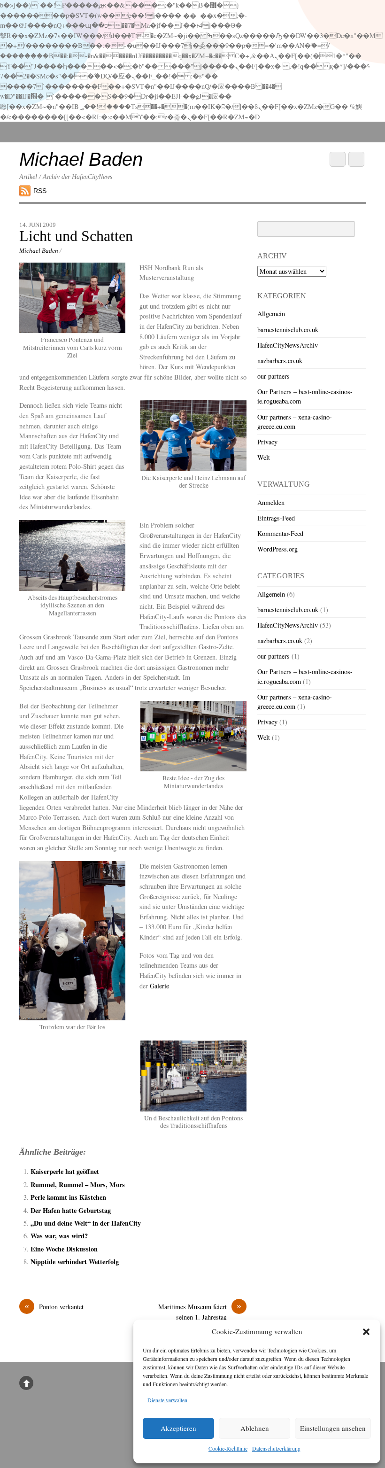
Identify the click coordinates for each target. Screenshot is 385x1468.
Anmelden (271, 502)
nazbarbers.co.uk (279, 360)
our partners (273, 376)
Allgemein (271, 313)
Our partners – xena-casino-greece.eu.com (294, 421)
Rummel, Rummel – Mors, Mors (78, 1184)
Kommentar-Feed (280, 533)
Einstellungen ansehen (333, 1428)
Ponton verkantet (54, 1306)
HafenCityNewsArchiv (287, 345)
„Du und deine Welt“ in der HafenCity (86, 1223)
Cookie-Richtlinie (227, 1448)
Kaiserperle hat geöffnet (65, 1171)
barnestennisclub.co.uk (287, 329)
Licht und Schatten (76, 236)
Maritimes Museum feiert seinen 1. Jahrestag (199, 1311)
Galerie (159, 985)
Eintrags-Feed (276, 517)
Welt (263, 457)
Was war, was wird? (59, 1236)
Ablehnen (254, 1428)
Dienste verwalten (167, 1400)
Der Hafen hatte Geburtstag (71, 1210)
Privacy (267, 441)
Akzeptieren (178, 1428)
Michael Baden (38, 250)
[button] (366, 1331)
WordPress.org (277, 548)
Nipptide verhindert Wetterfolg (75, 1261)
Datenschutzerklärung (276, 1448)
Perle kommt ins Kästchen (68, 1197)
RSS (39, 190)
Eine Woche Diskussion (64, 1249)
